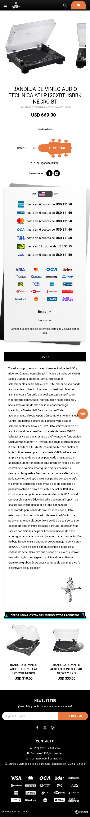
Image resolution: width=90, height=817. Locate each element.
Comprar (57, 148)
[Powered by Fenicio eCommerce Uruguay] (81, 812)
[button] (65, 5)
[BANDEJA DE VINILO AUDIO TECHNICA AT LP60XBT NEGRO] (23, 640)
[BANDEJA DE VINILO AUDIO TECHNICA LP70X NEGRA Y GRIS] (66, 640)
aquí (45, 333)
